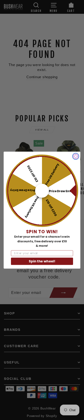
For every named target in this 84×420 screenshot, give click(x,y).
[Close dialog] (76, 156)
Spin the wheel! (42, 261)
